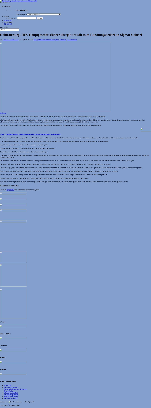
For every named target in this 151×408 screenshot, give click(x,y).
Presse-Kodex (8, 391)
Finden (6, 16)
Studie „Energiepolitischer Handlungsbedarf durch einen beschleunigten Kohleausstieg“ (30, 134)
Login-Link (8, 20)
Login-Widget (8, 22)
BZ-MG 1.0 (8, 24)
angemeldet (10, 190)
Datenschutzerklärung (11, 387)
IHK (35, 40)
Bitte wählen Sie (21, 14)
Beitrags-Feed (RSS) (11, 396)
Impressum (7, 385)
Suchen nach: (12, 18)
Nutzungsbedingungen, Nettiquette (15, 389)
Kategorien (7, 6)
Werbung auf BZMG (11, 393)
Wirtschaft (62, 40)
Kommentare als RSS (11, 398)
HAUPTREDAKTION (10, 40)
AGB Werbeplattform (11, 395)
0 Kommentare (72, 40)
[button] (5, 3)
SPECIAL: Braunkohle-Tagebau (48, 40)
